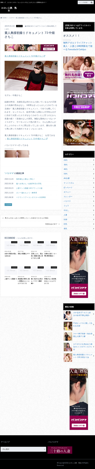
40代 (65, 169)
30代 (65, 165)
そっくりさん (69, 183)
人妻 (65, 215)
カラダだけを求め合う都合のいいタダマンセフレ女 (82, 346)
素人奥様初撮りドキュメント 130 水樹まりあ (82, 355)
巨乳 (65, 224)
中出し (66, 210)
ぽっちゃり (68, 187)
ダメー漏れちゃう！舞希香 (26, 193)
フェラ (66, 206)
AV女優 (67, 178)
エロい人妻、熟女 (9, 9)
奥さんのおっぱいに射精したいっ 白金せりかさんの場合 (26, 218)
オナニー (67, 192)
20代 (65, 160)
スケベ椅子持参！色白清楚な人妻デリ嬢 (82, 334)
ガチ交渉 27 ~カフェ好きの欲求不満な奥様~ (82, 313)
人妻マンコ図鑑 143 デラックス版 (29, 188)
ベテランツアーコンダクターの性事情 (31, 197)
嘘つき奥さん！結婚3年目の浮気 (28, 183)
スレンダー (68, 196)
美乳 (65, 228)
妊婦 (65, 219)
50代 (65, 174)
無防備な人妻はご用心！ (25, 179)
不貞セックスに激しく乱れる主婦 (82, 324)
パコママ (9, 173)
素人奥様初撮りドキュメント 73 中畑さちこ (24, 56)
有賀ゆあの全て (51, 224)
